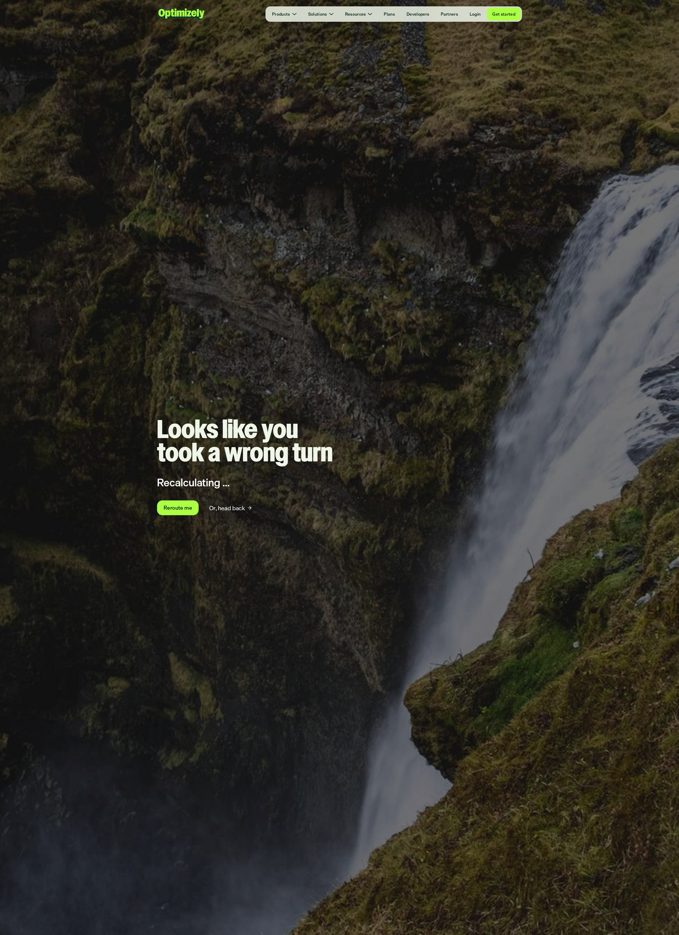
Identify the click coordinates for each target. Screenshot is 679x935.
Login (475, 14)
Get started (503, 14)
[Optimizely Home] (181, 14)
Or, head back (227, 508)
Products (281, 14)
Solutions (317, 14)
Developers (418, 14)
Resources (355, 14)
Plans (389, 14)
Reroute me (178, 507)
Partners (449, 14)
